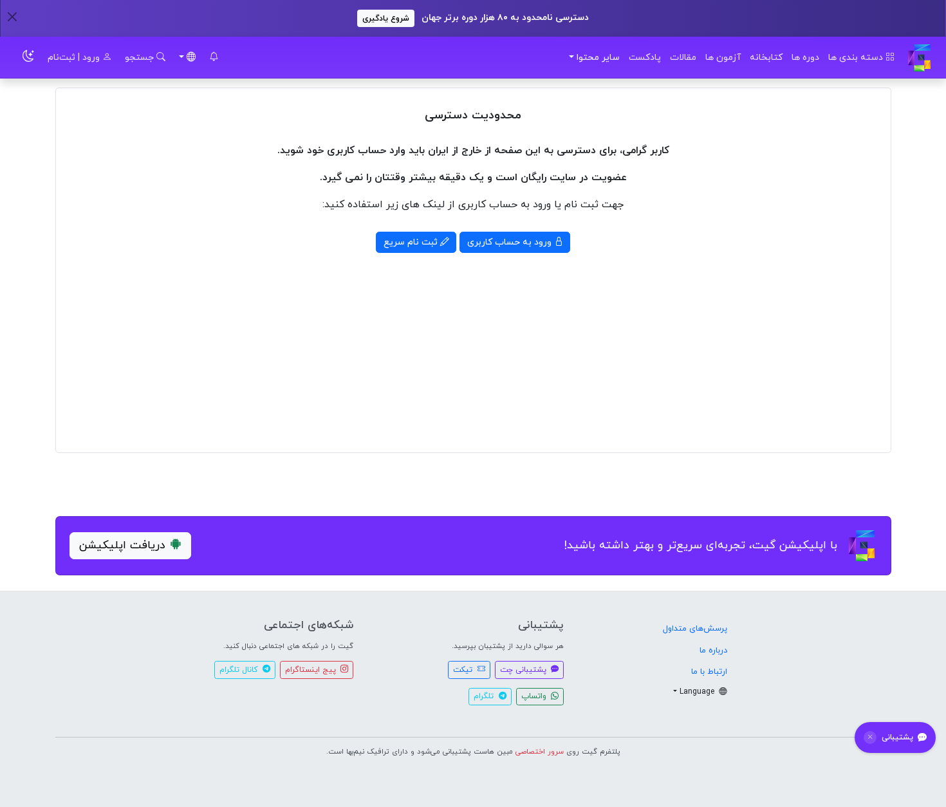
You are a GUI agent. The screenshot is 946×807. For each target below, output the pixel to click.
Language (698, 692)
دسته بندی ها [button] (857, 57)
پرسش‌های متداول (695, 629)
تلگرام (485, 696)
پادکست (645, 57)
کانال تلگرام (239, 670)
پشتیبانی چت (524, 670)
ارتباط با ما (709, 672)
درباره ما (713, 650)
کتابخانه (766, 57)
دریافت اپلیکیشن (122, 545)
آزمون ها (723, 57)
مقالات (683, 57)
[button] (214, 57)
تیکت (464, 670)
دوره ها (805, 57)
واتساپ (535, 696)
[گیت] (919, 57)
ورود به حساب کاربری (510, 242)
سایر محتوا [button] (598, 57)
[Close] (12, 16)
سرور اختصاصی (539, 752)
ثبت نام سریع (412, 242)
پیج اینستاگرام (312, 670)
